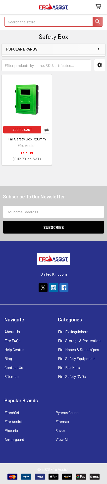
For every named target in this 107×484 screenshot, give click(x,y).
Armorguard (14, 439)
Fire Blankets (69, 367)
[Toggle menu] (7, 7)
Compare (46, 129)
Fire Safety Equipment (76, 358)
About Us (12, 331)
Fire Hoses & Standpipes (78, 349)
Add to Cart (22, 130)
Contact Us (13, 367)
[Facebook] (63, 287)
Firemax (62, 421)
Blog (8, 358)
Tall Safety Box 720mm (27, 138)
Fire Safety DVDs (72, 376)
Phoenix (11, 430)
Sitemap (11, 376)
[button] (99, 65)
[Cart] (99, 6)
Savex (60, 430)
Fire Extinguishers (73, 331)
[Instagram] (53, 287)
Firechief (11, 412)
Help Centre (14, 349)
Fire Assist (13, 421)
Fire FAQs (12, 340)
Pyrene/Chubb (67, 412)
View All (61, 439)
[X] (43, 287)
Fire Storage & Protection (79, 340)
